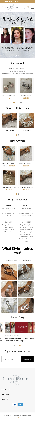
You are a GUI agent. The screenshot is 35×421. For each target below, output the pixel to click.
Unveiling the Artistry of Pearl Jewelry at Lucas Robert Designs (16, 339)
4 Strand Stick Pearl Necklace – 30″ (12, 187)
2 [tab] (16, 102)
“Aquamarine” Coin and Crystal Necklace (13, 163)
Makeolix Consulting (18, 418)
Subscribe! (27, 359)
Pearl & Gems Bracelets (10, 73)
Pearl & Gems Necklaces (17, 71)
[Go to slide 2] (18, 55)
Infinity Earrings (26, 96)
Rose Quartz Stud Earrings (9, 96)
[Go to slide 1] (16, 55)
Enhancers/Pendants (26, 73)
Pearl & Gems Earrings (16, 69)
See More (9, 273)
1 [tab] (14, 102)
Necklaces (9, 130)
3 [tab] (18, 102)
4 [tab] (21, 102)
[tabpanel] (9, 88)
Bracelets (26, 130)
